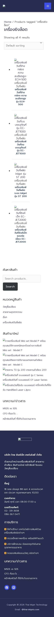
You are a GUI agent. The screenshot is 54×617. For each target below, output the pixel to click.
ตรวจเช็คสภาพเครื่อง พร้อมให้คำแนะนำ (25, 538)
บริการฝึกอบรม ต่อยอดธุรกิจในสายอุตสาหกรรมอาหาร (22, 545)
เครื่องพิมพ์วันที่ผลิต (12, 322)
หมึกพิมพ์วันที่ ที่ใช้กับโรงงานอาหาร (19, 419)
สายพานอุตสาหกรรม (12, 312)
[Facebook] (6, 587)
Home (7, 22)
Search (10, 287)
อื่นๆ (5, 317)
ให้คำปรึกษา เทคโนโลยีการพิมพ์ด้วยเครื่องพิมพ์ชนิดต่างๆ (22, 531)
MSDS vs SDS (10, 408)
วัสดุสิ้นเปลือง (9, 307)
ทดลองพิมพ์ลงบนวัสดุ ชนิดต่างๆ (23, 553)
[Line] (13, 587)
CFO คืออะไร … (10, 413)
